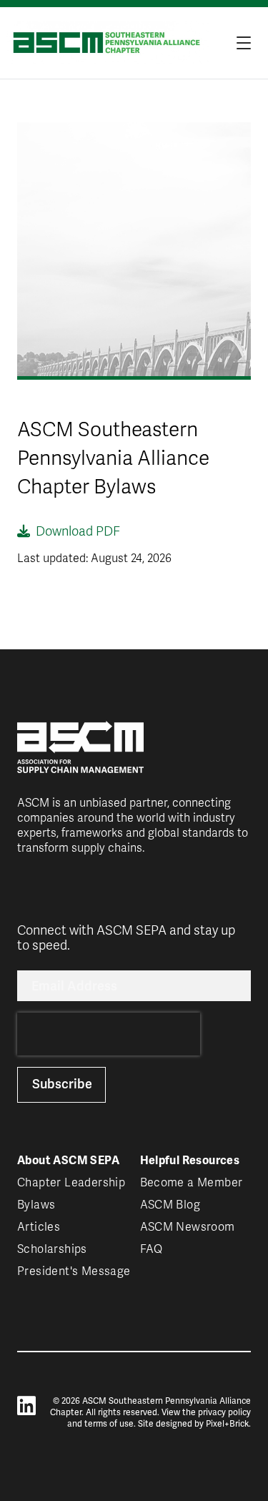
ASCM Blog (170, 1205)
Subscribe (62, 1084)
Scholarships (52, 1249)
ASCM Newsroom (187, 1227)
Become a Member (191, 1183)
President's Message (74, 1271)
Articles (38, 1227)
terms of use (109, 1423)
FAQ (151, 1249)
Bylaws (36, 1205)
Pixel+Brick (227, 1423)
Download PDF (78, 531)
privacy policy (224, 1412)
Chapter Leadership (71, 1183)
